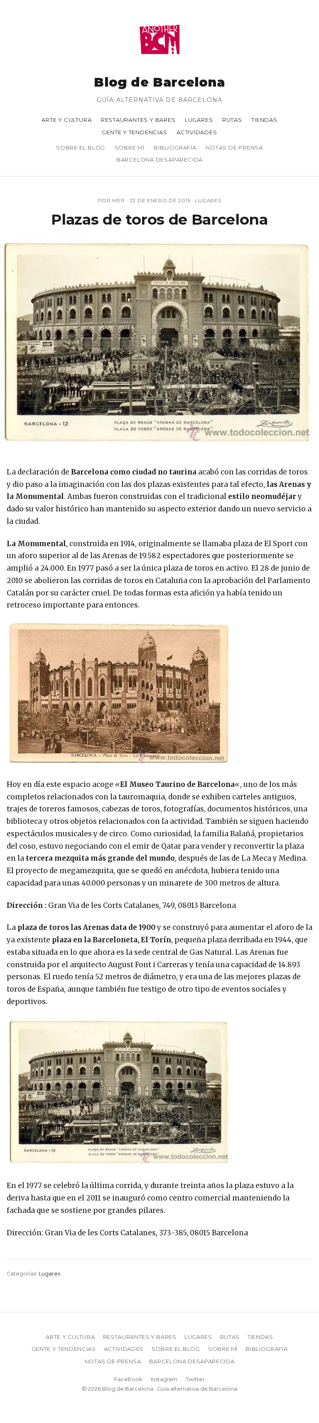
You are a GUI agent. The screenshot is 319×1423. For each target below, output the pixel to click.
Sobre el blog (80, 147)
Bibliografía (175, 147)
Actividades (197, 132)
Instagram (164, 1379)
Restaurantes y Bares (138, 119)
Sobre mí (130, 147)
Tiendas (264, 119)
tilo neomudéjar (266, 496)
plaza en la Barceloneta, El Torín (111, 939)
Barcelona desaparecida (159, 159)
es (232, 496)
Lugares (199, 119)
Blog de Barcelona (159, 82)
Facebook (128, 1379)
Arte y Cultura (66, 119)
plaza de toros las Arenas (63, 927)
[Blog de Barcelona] (159, 59)
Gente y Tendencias (134, 132)
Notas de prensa (234, 147)
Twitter (195, 1379)
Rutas (232, 119)
